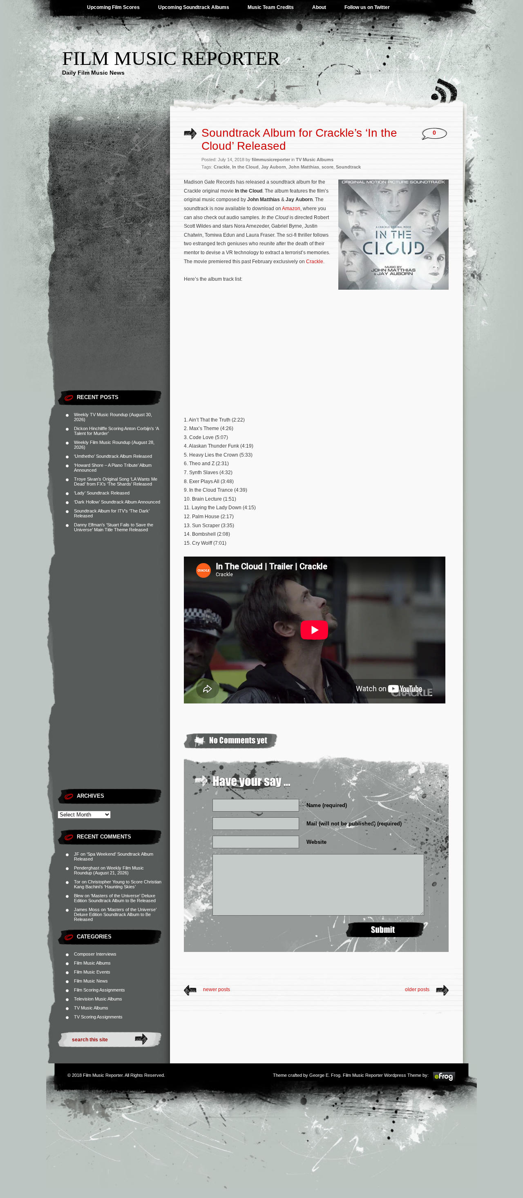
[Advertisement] (114, 263)
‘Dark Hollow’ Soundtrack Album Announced (117, 501)
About (319, 7)
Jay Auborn (273, 166)
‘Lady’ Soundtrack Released (102, 492)
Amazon (291, 208)
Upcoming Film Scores (113, 7)
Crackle (222, 166)
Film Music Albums (92, 963)
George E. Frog (324, 1075)
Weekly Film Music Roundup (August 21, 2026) (109, 870)
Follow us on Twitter (367, 7)
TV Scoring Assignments (98, 1016)
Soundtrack (348, 166)
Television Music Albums (98, 998)
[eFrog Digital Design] (444, 1080)
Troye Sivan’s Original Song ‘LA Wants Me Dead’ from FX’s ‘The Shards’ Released (115, 481)
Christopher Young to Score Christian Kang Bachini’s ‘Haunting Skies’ (117, 884)
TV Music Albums (91, 1007)
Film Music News (91, 980)
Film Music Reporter (171, 58)
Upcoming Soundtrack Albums (193, 7)
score (327, 166)
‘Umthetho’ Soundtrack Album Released (113, 456)
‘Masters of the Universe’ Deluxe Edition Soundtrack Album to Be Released (115, 898)
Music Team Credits (271, 7)
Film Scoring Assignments (99, 989)
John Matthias (303, 166)
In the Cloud (245, 166)
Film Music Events (92, 971)
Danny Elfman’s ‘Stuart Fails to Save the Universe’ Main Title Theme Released (113, 527)
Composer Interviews (95, 954)
